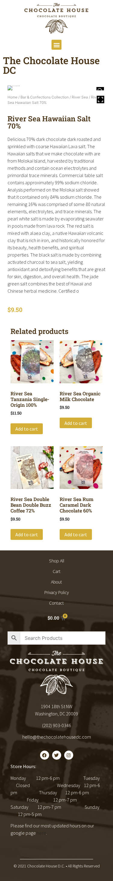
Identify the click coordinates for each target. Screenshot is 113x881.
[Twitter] (56, 755)
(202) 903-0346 (56, 725)
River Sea (80, 97)
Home (12, 97)
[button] (56, 45)
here (41, 833)
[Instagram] (68, 755)
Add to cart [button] (26, 429)
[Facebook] (44, 755)
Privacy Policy (56, 592)
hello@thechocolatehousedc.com (56, 737)
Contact (56, 603)
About (56, 582)
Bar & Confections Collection (44, 97)
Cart (57, 571)
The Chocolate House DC (51, 65)
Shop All (56, 561)
